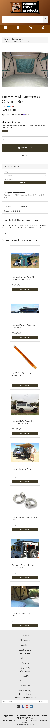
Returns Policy (25, 686)
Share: (4, 106)
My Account (25, 640)
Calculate (26, 183)
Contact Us (25, 668)
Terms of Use (25, 676)
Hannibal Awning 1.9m (21, 469)
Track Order (25, 645)
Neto (32, 724)
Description (8, 206)
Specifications (22, 206)
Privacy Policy (25, 681)
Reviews (7, 211)
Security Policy (25, 691)
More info (16, 122)
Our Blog (25, 663)
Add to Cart (26, 148)
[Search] (45, 19)
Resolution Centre (25, 650)
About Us (25, 658)
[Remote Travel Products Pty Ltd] (25, 7)
